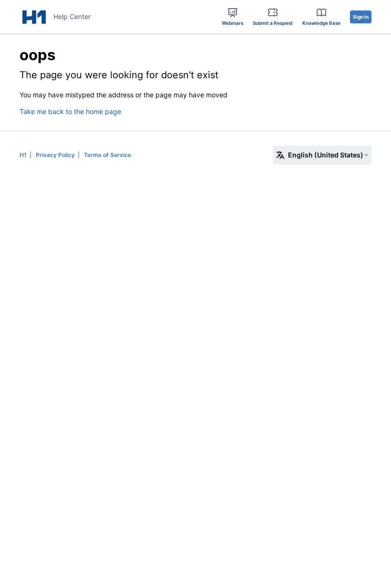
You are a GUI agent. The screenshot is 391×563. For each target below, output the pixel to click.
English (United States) (325, 155)
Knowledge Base (321, 23)
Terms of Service (107, 154)
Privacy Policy (55, 154)
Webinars (232, 23)
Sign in (361, 17)
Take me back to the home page (70, 111)
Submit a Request (273, 23)
